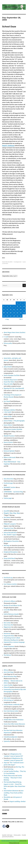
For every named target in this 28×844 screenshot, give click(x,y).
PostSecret (7, 633)
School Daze (9, 26)
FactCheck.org (8, 577)
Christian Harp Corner (10, 379)
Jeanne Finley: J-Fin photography (14, 420)
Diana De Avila (8, 384)
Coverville (7, 610)
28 (14, 316)
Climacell (6, 687)
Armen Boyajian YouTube (11, 375)
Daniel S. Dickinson (8, 145)
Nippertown (7, 627)
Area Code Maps (9, 672)
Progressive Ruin (9, 635)
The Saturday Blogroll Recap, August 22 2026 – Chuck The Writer (13, 784)
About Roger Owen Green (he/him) (14, 332)
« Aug (7, 319)
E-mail (6, 337)
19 (7, 312)
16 (20, 309)
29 (17, 316)
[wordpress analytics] (14, 813)
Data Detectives (8, 479)
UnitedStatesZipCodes (10, 737)
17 (24, 309)
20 (10, 312)
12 (7, 309)
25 (4, 316)
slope (5, 762)
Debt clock (7, 698)
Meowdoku (7, 797)
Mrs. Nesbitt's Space (10, 534)
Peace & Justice (8, 442)
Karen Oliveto (8, 425)
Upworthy (7, 741)
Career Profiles (8, 685)
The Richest (7, 655)
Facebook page (8, 483)
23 (20, 312)
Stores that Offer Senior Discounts (14, 724)
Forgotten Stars (9, 528)
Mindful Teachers (9, 436)
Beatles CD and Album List (12, 605)
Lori (5, 771)
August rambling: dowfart (18, 801)
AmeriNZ (6, 511)
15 (17, 309)
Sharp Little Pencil (9, 558)
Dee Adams (7, 517)
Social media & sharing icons (10, 841)
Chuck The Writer (9, 382)
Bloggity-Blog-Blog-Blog (12, 513)
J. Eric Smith (7, 412)
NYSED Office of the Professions (13, 719)
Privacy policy (8, 343)
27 (10, 316)
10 (24, 306)
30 (21, 316)
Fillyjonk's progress (10, 524)
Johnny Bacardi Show (10, 532)
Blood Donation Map (10, 676)
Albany (6, 670)
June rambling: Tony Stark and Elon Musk (13, 793)
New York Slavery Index (11, 711)
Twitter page (8, 498)
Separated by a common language (14, 642)
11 (3, 309)
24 (24, 312)
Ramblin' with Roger (7, 835)
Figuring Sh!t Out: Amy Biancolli (14, 388)
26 (7, 316)
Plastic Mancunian (9, 775)
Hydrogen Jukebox (9, 410)
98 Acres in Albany (9, 601)
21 (14, 312)
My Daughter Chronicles (11, 541)
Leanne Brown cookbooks (12, 704)
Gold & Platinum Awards (11, 614)
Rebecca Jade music (10, 457)
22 (17, 312)
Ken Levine (7, 622)
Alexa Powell (8, 367)
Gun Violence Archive (10, 584)
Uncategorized (17, 261)
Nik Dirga (7, 545)
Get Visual (7, 401)
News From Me (8, 625)
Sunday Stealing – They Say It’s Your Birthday (13, 778)
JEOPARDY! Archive (10, 487)
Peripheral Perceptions (11, 552)
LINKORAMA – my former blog (13, 492)
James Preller (8, 416)
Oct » (21, 319)
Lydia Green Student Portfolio (13, 429)
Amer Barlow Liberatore (11, 790)
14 (14, 309)
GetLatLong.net (9, 700)
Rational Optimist (9, 451)
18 (4, 312)
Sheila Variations (9, 646)
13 (10, 309)
